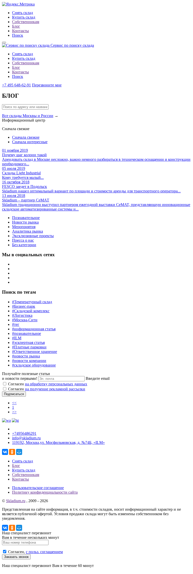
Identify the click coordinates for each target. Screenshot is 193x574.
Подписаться (14, 394)
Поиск (17, 35)
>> (14, 412)
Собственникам (25, 22)
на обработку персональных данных (56, 384)
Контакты (20, 31)
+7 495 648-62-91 (16, 85)
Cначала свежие (25, 137)
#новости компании (29, 360)
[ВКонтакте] (5, 452)
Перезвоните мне (47, 85)
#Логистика (22, 315)
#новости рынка (26, 356)
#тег (15, 324)
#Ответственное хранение (34, 351)
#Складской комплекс (31, 311)
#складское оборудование (34, 365)
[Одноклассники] (12, 452)
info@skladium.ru (26, 438)
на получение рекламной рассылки (55, 389)
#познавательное (26, 333)
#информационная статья (34, 329)
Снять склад (22, 13)
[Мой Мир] (19, 452)
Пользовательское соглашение (38, 488)
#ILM (16, 338)
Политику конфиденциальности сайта (45, 492)
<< (14, 403)
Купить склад (23, 17)
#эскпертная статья (28, 342)
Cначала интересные (29, 142)
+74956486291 (24, 433)
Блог (16, 26)
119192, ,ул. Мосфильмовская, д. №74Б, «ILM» (58, 442)
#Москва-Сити (24, 320)
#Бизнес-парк (23, 306)
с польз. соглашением (44, 552)
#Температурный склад (32, 302)
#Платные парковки (29, 347)
